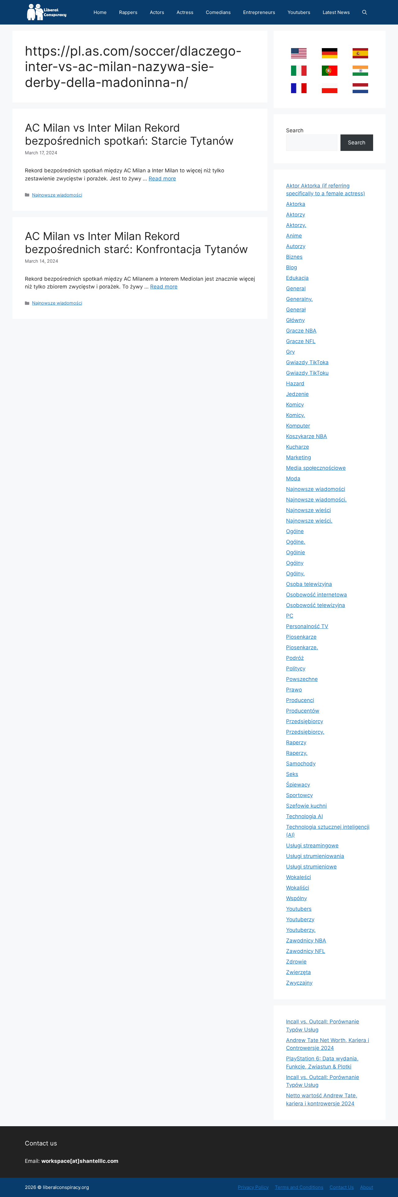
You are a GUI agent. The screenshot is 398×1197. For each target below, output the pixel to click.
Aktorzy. (296, 225)
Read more (162, 178)
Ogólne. (295, 542)
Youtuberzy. (301, 930)
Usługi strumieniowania (315, 856)
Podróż (295, 658)
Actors (157, 12)
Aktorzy (295, 214)
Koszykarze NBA (306, 436)
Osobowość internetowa (316, 595)
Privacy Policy (253, 1187)
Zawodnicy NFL (305, 951)
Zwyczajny (299, 983)
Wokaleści (298, 877)
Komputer (298, 426)
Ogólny (294, 563)
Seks (292, 774)
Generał (296, 309)
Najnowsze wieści (308, 510)
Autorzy (295, 246)
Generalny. (299, 299)
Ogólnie (295, 552)
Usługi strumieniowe (311, 867)
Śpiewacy (298, 785)
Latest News (336, 12)
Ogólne (295, 531)
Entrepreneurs (259, 12)
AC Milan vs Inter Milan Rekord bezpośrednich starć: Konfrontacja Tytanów (136, 242)
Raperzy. (297, 753)
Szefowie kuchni (306, 806)
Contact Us (342, 1187)
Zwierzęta (298, 972)
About (366, 1187)
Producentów (302, 711)
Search (294, 130)
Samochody (301, 763)
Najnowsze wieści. (309, 521)
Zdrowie (296, 962)
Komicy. (295, 415)
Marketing (298, 457)
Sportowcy (299, 795)
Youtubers (299, 12)
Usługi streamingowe (312, 845)
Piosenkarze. (302, 647)
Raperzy (296, 742)
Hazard (295, 383)
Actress (185, 12)
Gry (290, 352)
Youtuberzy (300, 919)
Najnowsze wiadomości (57, 194)
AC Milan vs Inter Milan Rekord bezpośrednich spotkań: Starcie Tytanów (129, 134)
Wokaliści (297, 888)
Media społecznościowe (316, 468)
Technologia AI (304, 816)
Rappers (128, 12)
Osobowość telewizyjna (315, 605)
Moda (293, 478)
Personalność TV (307, 626)
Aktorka (295, 204)
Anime (294, 236)
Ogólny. (295, 573)
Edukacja (297, 278)
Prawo (294, 690)
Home (100, 12)
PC (289, 616)
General (296, 288)
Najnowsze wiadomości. (316, 499)
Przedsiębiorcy (304, 721)
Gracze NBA (301, 331)
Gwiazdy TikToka (307, 362)
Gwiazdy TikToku (307, 373)
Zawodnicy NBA (306, 940)
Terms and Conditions (299, 1187)
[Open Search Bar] (364, 12)
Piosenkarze (301, 637)
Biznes (294, 257)
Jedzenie (297, 394)
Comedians (218, 12)
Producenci (300, 700)
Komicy (295, 404)
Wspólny (296, 898)
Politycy (295, 668)
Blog (291, 267)
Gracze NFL (301, 341)
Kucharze (297, 447)
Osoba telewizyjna (309, 584)
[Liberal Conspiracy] (46, 12)
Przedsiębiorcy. (305, 732)
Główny (295, 320)
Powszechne (302, 679)
